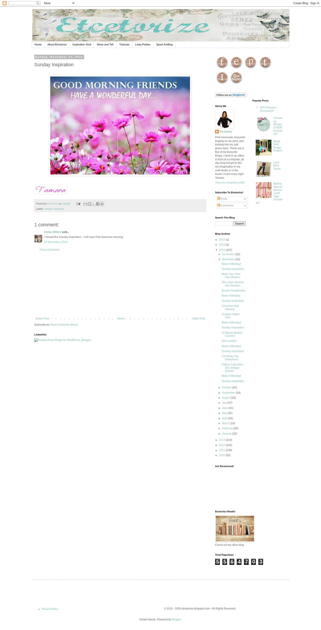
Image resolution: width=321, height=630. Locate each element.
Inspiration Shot (81, 44)
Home (38, 44)
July (225, 402)
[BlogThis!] (89, 204)
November (228, 259)
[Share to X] (93, 204)
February (227, 428)
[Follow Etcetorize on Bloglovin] (231, 96)
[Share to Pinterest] (102, 204)
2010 (222, 455)
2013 (222, 440)
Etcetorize (225, 131)
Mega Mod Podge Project (277, 146)
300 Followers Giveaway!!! (268, 109)
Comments (227, 205)
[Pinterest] (250, 68)
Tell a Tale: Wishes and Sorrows (233, 284)
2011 (222, 450)
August (226, 397)
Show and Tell (105, 44)
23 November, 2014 (55, 242)
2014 (222, 249)
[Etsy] (236, 68)
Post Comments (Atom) (64, 324)
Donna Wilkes (52, 232)
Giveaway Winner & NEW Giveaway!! (277, 126)
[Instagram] (222, 84)
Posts (223, 198)
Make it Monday (231, 295)
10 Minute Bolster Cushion (232, 334)
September (229, 392)
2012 (222, 445)
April (225, 418)
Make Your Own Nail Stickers (231, 275)
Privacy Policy (49, 609)
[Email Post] (78, 203)
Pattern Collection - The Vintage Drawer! (233, 367)
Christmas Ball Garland (230, 307)
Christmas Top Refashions (230, 358)
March (226, 423)
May (225, 413)
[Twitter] (265, 68)
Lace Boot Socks (277, 165)
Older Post (198, 318)
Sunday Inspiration (54, 209)
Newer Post (42, 318)
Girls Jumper (229, 340)
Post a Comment (49, 249)
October (227, 387)
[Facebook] (222, 68)
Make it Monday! (231, 263)
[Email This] (85, 204)
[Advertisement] (120, 284)
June (225, 408)
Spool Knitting (164, 44)
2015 (222, 244)
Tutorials (124, 44)
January (227, 433)
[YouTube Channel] (236, 84)
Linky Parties (142, 44)
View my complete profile (230, 182)
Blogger (176, 619)
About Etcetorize (57, 44)
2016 (222, 239)
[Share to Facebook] (98, 204)
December (228, 254)
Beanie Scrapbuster (233, 290)
